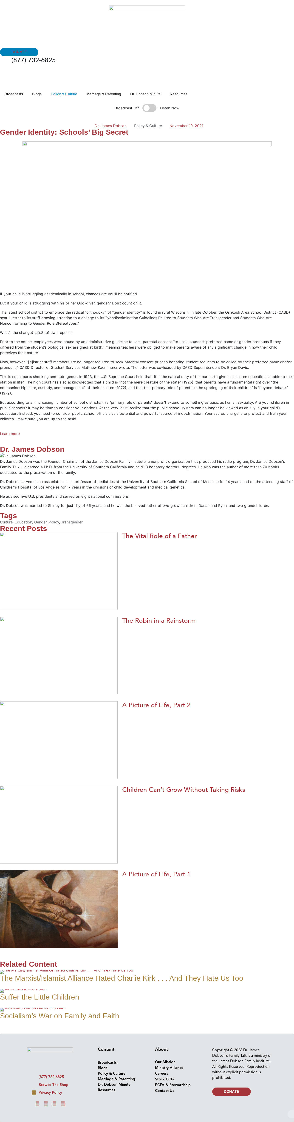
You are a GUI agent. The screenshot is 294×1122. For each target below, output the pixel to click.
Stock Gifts (164, 1079)
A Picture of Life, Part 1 (156, 874)
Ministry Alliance (169, 1067)
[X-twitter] (54, 1104)
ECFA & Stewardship (173, 1085)
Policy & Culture (64, 94)
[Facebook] (37, 1104)
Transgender (72, 522)
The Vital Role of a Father (159, 536)
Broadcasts (14, 94)
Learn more (10, 433)
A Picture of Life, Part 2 (156, 705)
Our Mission (165, 1062)
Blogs (37, 94)
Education (23, 522)
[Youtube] (63, 1104)
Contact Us (164, 1090)
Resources (178, 94)
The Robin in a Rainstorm (159, 620)
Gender (40, 522)
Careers (161, 1073)
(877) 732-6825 (33, 60)
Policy (54, 522)
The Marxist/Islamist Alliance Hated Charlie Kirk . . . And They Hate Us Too (121, 978)
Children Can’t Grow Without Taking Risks (183, 790)
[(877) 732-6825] (5, 62)
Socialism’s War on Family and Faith (59, 1016)
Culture (6, 522)
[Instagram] (46, 1104)
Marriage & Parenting (103, 94)
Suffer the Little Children (39, 997)
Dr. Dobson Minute (145, 94)
